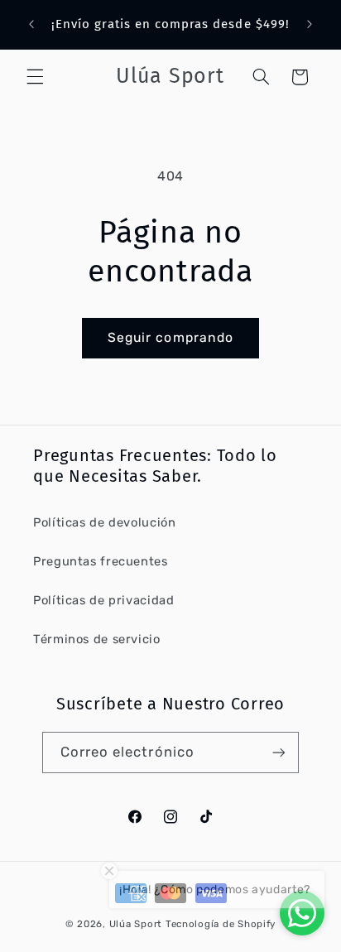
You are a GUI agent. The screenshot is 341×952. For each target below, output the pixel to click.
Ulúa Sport (137, 924)
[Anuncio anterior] (31, 24)
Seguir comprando (170, 337)
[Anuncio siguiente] (309, 24)
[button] (35, 77)
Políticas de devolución (104, 522)
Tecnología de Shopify (221, 924)
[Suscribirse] (279, 752)
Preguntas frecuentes (100, 561)
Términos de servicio (97, 639)
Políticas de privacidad (104, 600)
